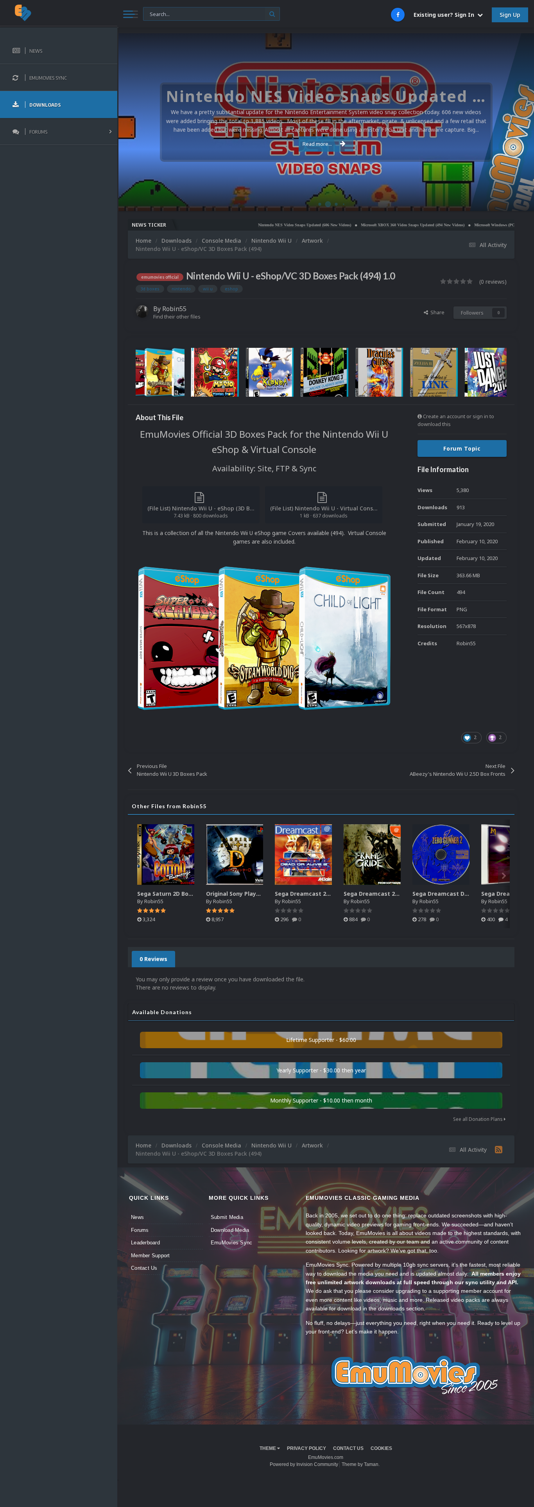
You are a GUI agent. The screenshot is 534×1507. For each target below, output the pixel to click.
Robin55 (174, 308)
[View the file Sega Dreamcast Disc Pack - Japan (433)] (440, 854)
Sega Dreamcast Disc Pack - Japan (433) (468, 893)
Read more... (317, 143)
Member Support (150, 1255)
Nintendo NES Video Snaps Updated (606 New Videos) (262, 225)
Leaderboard (145, 1243)
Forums (140, 1230)
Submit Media (227, 1217)
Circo (520, 201)
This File (157, 13)
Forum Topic (462, 448)
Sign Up (510, 14)
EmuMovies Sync (232, 1243)
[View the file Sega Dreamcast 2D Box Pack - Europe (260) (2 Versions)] (303, 854)
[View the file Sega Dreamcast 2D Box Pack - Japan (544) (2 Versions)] (372, 854)
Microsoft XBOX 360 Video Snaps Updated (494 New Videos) (370, 225)
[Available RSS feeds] (499, 1149)
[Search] (272, 13)
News (137, 1217)
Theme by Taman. (361, 1464)
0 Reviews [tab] (153, 959)
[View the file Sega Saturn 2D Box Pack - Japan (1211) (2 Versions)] (165, 854)
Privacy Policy (306, 1448)
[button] (507, 122)
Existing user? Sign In (445, 14)
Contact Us (144, 1268)
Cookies (381, 1448)
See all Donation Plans (478, 1119)
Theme (268, 1448)
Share (436, 312)
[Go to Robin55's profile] (142, 311)
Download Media (230, 1230)
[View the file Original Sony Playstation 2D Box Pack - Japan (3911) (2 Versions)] (234, 854)
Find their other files (177, 316)
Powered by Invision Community (304, 1464)
